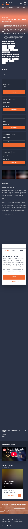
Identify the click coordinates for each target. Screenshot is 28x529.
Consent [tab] (6, 250)
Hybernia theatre (5, 17)
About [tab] (22, 250)
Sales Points (14, 519)
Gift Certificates (6, 521)
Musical (4, 7)
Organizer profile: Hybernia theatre (14, 430)
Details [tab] (14, 250)
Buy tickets (14, 92)
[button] (18, 4)
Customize (13, 281)
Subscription (5, 519)
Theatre (11, 7)
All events (4, 467)
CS (21, 3)
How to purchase (17, 521)
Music (17, 7)
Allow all (14, 276)
